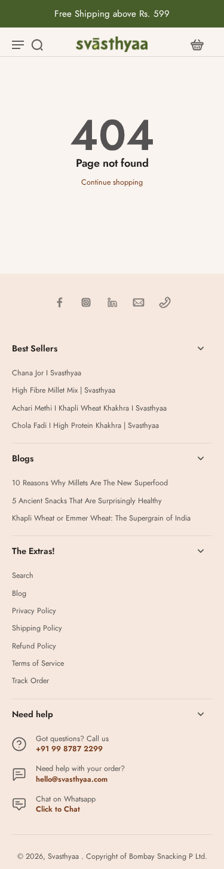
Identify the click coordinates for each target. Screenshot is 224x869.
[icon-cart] (196, 44)
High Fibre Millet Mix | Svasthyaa (63, 390)
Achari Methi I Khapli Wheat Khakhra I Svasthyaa (89, 408)
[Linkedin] (112, 302)
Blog (19, 594)
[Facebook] (60, 302)
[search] (37, 44)
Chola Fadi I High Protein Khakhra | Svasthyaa (85, 426)
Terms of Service (38, 664)
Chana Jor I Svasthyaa (46, 373)
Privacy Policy (34, 611)
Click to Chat (58, 809)
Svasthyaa (64, 856)
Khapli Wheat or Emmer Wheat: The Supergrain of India (101, 518)
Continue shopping (112, 182)
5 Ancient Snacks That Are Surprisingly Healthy (87, 501)
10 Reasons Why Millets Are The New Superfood (90, 483)
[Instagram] (86, 302)
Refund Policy (34, 646)
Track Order (30, 681)
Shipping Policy (37, 628)
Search (22, 576)
